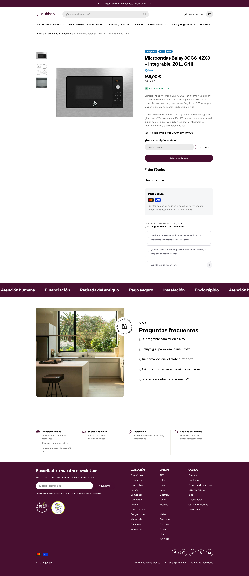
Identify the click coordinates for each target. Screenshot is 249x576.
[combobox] (105, 14)
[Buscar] (145, 14)
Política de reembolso (201, 562)
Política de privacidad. (91, 493)
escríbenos (47, 438)
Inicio (39, 33)
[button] (98, 3)
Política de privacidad (175, 562)
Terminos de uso (72, 493)
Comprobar (204, 147)
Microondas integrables (58, 33)
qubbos (48, 562)
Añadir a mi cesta (179, 158)
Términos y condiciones (147, 562)
